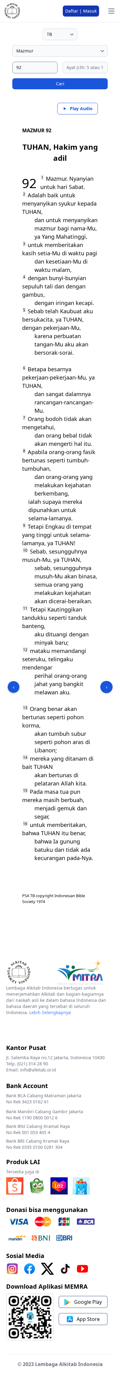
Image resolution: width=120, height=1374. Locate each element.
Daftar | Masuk (81, 11)
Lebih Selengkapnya (50, 1012)
